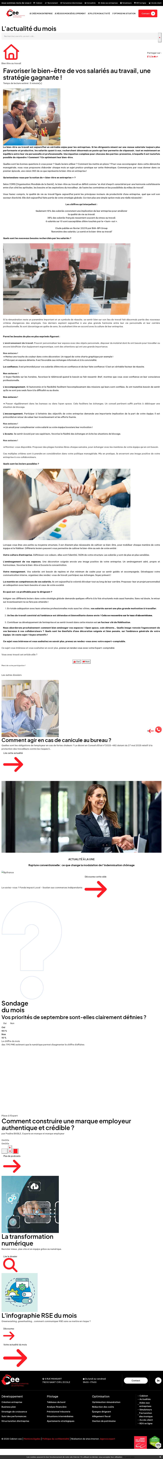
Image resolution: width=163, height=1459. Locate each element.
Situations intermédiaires (60, 1416)
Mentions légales (32, 1439)
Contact (136, 1380)
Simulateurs (127, 3)
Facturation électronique (72, 3)
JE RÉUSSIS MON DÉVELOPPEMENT (70, 13)
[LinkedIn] (158, 1380)
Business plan (9, 1406)
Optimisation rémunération (106, 1402)
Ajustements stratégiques (60, 1421)
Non (12, 1023)
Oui (4, 1023)
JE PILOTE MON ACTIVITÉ (99, 13)
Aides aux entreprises (109, 3)
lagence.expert (107, 1439)
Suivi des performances (14, 1416)
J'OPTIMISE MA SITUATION (123, 13)
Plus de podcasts (11, 1156)
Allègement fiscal (101, 1416)
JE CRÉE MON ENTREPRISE (41, 13)
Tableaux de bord (56, 1402)
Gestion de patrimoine (104, 1421)
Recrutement (53, 3)
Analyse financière (56, 1406)
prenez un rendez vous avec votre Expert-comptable (86, 648)
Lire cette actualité (13, 753)
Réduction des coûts (103, 1406)
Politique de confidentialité (55, 1439)
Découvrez (8, 1328)
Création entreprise (12, 1402)
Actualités (91, 3)
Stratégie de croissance (14, 1411)
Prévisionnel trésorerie (58, 1411)
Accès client (156, 3)
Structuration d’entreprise (15, 1421)
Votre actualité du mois (15, 1344)
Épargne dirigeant (101, 1411)
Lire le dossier (10, 1256)
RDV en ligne (141, 3)
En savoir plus (128, 1457)
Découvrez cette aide (95, 876)
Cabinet (39, 3)
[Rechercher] (159, 37)
